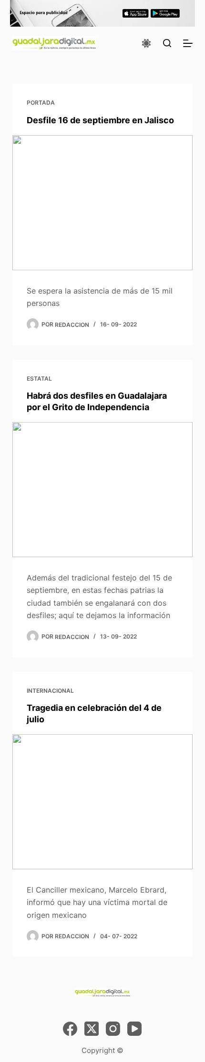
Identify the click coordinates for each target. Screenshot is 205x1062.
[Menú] (188, 43)
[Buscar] (167, 43)
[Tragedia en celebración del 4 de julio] (102, 801)
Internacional (50, 690)
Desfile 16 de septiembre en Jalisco (100, 120)
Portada (41, 102)
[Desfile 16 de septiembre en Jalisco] (102, 202)
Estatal (39, 378)
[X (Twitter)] (91, 1029)
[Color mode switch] (146, 43)
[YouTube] (134, 1029)
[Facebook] (70, 1029)
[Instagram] (113, 1029)
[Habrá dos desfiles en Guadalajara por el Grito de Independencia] (102, 489)
